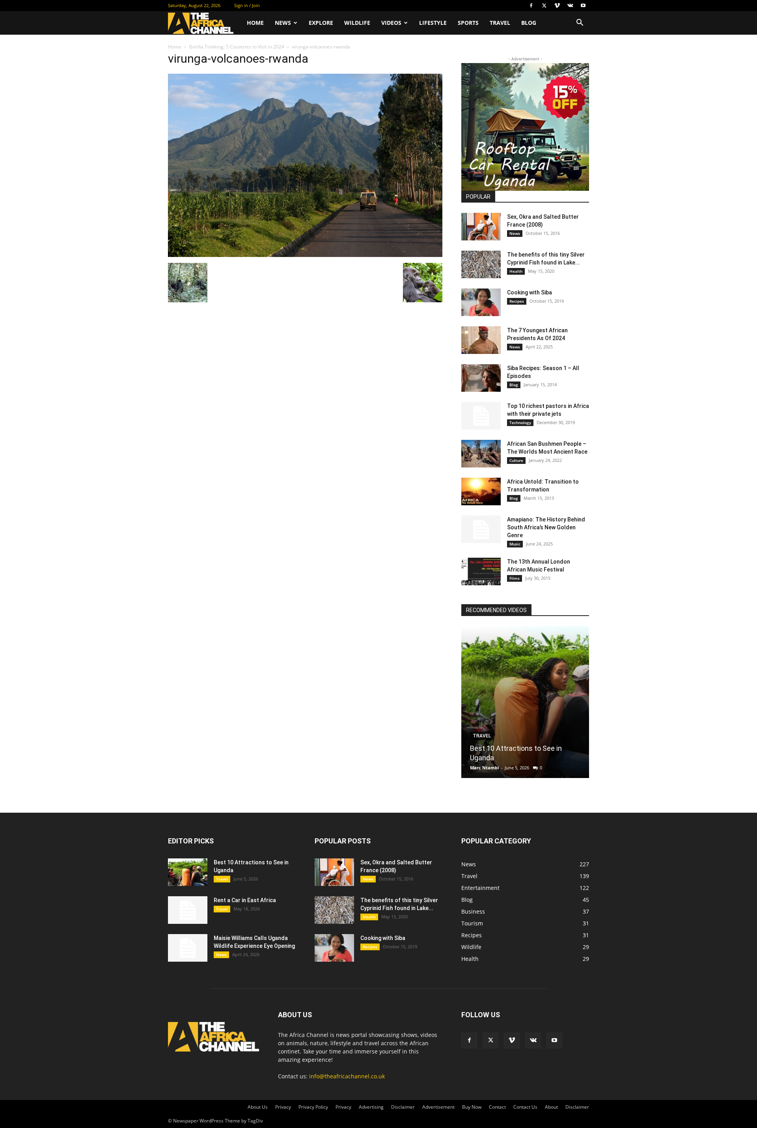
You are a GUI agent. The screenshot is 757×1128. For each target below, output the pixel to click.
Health (515, 271)
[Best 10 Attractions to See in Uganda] (525, 702)
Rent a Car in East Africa (245, 900)
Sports (468, 22)
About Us (258, 1107)
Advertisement (438, 1107)
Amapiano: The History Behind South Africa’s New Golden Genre (546, 527)
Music (514, 544)
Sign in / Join (247, 5)
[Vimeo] (557, 5)
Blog (528, 22)
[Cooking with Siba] (481, 302)
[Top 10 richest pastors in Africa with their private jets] (481, 416)
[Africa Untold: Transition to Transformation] (481, 491)
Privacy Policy (313, 1107)
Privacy (283, 1107)
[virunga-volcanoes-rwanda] (305, 254)
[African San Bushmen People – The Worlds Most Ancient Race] (481, 453)
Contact (497, 1107)
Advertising (371, 1107)
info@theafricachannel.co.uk (347, 1076)
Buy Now (471, 1107)
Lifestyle (433, 22)
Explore (321, 22)
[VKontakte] (570, 5)
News (283, 22)
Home (255, 22)
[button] (579, 23)
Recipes (516, 301)
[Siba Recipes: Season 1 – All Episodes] (481, 378)
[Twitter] (544, 5)
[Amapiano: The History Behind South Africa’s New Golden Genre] (481, 529)
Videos (391, 22)
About (551, 1107)
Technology (520, 422)
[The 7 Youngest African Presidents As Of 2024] (481, 340)
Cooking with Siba (529, 292)
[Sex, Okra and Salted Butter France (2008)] (481, 226)
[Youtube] (583, 5)
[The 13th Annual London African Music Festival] (481, 571)
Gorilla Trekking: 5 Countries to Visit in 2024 (236, 46)
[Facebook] (531, 5)
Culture (516, 460)
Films (514, 578)
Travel (500, 22)
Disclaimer (403, 1107)
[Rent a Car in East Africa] (187, 910)
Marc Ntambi (484, 768)
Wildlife (357, 22)
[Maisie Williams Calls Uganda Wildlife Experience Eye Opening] (187, 948)
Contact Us (525, 1107)
